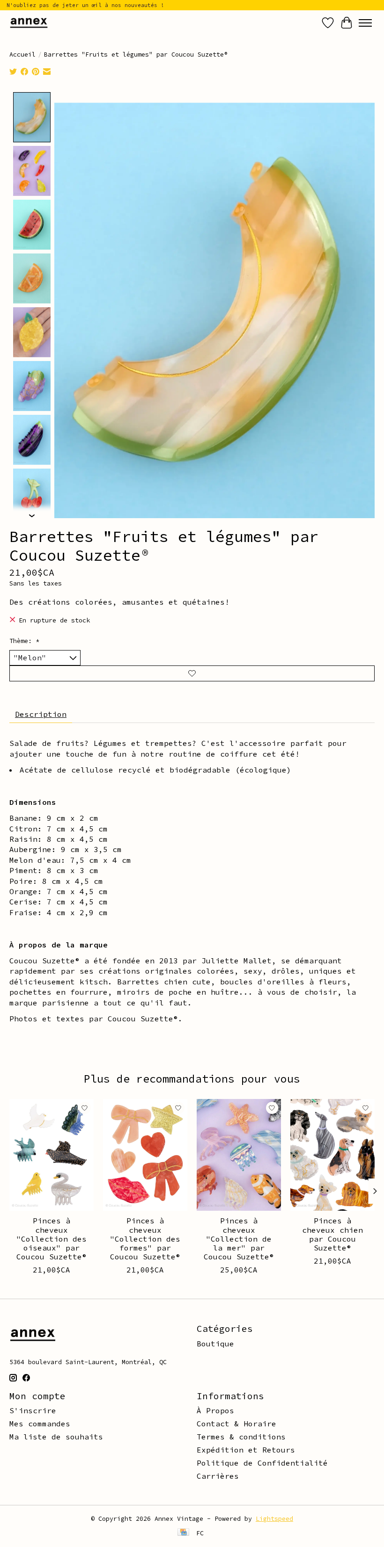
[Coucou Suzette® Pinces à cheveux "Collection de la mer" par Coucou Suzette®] (239, 1155)
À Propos (215, 1410)
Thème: (24, 641)
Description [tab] (40, 714)
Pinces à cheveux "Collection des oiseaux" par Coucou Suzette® (51, 1238)
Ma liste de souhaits (56, 1436)
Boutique (215, 1343)
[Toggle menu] (365, 23)
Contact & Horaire (236, 1423)
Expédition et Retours (246, 1449)
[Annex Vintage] (28, 22)
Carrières (218, 1476)
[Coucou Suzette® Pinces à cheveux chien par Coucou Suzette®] (332, 1155)
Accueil (22, 54)
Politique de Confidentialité (262, 1462)
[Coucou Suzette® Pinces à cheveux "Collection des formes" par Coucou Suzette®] (145, 1155)
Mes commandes (39, 1423)
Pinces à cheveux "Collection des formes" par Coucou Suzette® (145, 1238)
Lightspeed (274, 1519)
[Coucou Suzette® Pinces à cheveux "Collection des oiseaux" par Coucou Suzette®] (51, 1155)
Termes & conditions (241, 1436)
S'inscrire (32, 1410)
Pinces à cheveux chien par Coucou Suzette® (332, 1234)
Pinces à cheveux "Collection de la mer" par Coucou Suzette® (239, 1238)
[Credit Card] (183, 1533)
